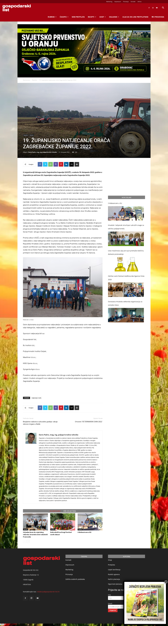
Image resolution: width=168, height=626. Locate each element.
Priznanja (126, 1)
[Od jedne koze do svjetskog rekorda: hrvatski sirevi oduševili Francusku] (35, 521)
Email (110, 603)
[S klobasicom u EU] (90, 521)
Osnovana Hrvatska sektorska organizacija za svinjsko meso (125, 303)
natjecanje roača (36, 398)
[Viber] (55, 164)
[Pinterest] (61, 164)
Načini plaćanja (114, 579)
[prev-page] (24, 541)
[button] (163, 8)
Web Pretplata (78, 17)
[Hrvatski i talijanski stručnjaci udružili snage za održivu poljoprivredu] (126, 239)
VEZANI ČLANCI (55, 511)
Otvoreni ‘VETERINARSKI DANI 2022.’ (89, 422)
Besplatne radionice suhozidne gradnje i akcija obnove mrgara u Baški (40, 423)
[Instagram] (153, 7)
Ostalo (31, 135)
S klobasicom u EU (84, 532)
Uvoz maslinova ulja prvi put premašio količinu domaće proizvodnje (126, 252)
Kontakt (133, 1)
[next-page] (28, 541)
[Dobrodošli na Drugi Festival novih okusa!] (62, 521)
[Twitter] (45, 164)
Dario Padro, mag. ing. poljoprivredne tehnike (42, 152)
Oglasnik (113, 17)
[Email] (71, 164)
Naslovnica (26, 80)
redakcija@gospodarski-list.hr (48, 592)
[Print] (77, 164)
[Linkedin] (66, 164)
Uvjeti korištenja (114, 569)
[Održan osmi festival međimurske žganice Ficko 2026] (126, 289)
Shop (101, 17)
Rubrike (51, 17)
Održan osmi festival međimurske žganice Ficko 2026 (126, 278)
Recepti (91, 17)
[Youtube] (157, 7)
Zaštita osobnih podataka (75, 579)
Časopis (63, 17)
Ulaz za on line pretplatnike (135, 17)
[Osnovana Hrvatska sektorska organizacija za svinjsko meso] (126, 315)
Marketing (109, 1)
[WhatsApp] (50, 164)
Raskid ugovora (114, 574)
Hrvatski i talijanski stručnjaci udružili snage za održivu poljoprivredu (126, 227)
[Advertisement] (62, 389)
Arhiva (139, 1)
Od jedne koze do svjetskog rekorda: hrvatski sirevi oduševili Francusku (35, 534)
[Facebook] (149, 7)
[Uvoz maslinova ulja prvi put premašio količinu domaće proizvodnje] (126, 264)
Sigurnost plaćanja (115, 584)
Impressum (117, 1)
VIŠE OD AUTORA (69, 511)
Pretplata (111, 565)
